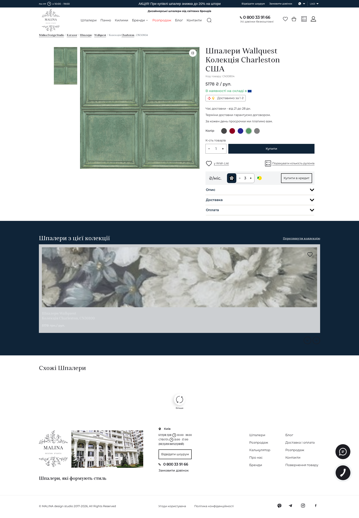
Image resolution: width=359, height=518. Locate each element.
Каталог (72, 35)
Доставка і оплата (300, 442)
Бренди (255, 465)
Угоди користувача (172, 506)
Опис (210, 190)
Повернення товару (301, 465)
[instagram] (302, 505)
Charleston (128, 35)
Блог (179, 20)
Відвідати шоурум (253, 3)
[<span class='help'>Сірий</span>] (257, 131)
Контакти (194, 20)
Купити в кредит (296, 178)
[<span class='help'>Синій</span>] (240, 131)
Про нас (256, 457)
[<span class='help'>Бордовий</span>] (232, 131)
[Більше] (179, 399)
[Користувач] (313, 19)
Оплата (212, 210)
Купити (271, 148)
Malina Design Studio (51, 35)
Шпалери (89, 20)
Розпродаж (161, 20)
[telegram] (290, 505)
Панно (105, 20)
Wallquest (100, 35)
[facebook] (315, 505)
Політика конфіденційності (214, 506)
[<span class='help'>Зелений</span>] (248, 131)
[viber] (279, 505)
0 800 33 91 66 (256, 17)
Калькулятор (259, 450)
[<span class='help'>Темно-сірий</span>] (224, 131)
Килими (121, 20)
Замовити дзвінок (280, 3)
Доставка (214, 200)
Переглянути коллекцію (301, 238)
